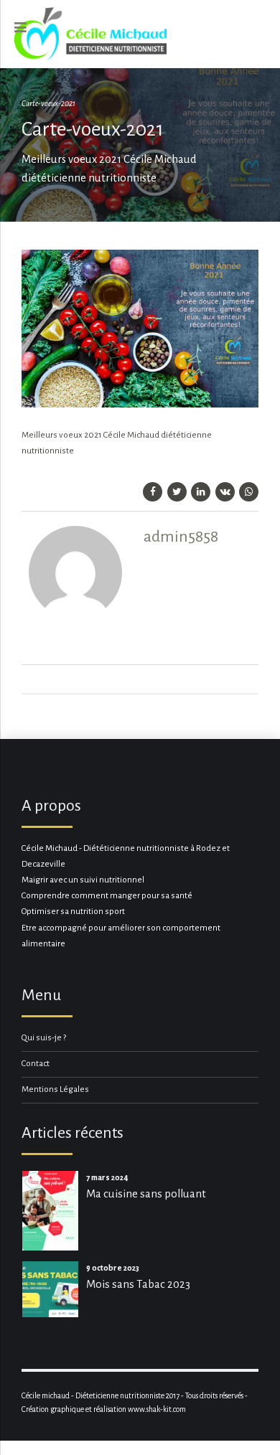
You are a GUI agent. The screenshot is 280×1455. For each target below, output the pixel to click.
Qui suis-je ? (44, 1037)
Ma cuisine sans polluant (146, 1193)
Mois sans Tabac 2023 (138, 1284)
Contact (36, 1063)
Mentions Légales (55, 1089)
